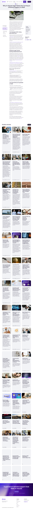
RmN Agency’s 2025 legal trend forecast (16, 102)
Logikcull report (11, 36)
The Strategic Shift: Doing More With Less (5, 28)
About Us (7, 1)
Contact (21, 1)
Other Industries (14, 1)
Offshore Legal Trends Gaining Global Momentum (5, 32)
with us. (21, 118)
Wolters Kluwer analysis (13, 70)
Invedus (18, 56)
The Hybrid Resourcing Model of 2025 (5, 36)
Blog (19, 1)
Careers (17, 1)
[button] (11, 1)
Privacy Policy (17, 505)
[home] (4, 1)
